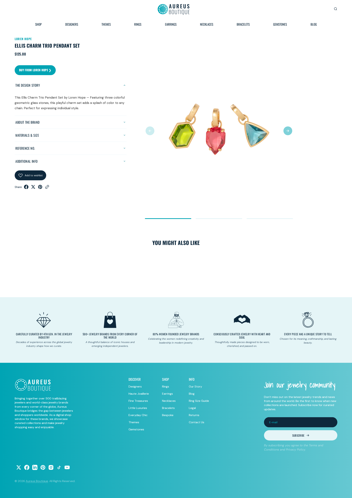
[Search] (335, 9)
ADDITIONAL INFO (26, 161)
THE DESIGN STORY (27, 85)
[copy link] (47, 188)
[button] (150, 130)
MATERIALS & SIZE (27, 135)
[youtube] (67, 467)
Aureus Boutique (37, 481)
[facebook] (26, 188)
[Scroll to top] (345, 491)
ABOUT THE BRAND (27, 122)
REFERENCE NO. (25, 148)
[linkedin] (35, 467)
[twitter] (33, 188)
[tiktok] (59, 467)
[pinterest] (40, 188)
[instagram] (51, 467)
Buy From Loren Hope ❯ (35, 70)
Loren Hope (23, 39)
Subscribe (298, 435)
